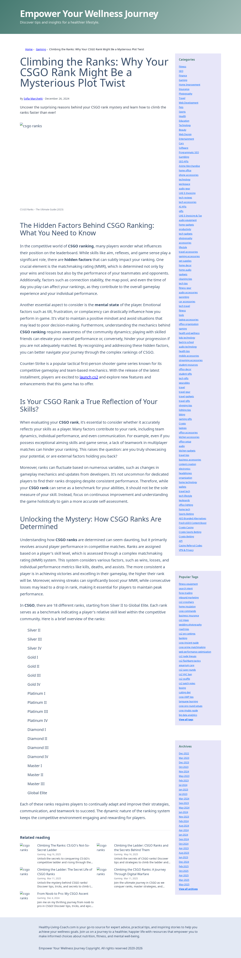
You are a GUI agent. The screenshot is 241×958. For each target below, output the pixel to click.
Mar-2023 (184, 758)
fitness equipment (188, 584)
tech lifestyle (185, 495)
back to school (186, 342)
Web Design (185, 134)
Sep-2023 (184, 803)
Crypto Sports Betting (190, 532)
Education (184, 120)
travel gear (184, 392)
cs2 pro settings (187, 633)
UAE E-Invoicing (187, 193)
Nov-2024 (184, 771)
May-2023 (184, 776)
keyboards (184, 500)
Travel (182, 98)
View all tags (186, 719)
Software (183, 147)
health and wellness (189, 333)
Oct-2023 (183, 767)
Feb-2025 (184, 866)
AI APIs (182, 206)
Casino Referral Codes (190, 545)
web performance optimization (195, 651)
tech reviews (185, 197)
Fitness (182, 66)
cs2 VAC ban (185, 674)
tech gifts (183, 378)
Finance (183, 75)
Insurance (184, 89)
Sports (182, 111)
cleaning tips (185, 279)
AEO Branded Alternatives (192, 518)
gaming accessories (189, 256)
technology (184, 179)
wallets (182, 486)
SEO (181, 71)
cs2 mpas (184, 620)
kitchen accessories (189, 437)
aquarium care (186, 665)
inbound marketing (189, 597)
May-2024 (184, 807)
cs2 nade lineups (187, 656)
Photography (185, 93)
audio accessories (188, 292)
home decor (185, 265)
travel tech (184, 491)
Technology (185, 125)
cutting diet (185, 692)
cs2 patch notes (187, 683)
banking (183, 638)
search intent (186, 588)
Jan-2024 (183, 834)
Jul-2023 (183, 794)
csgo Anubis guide (188, 710)
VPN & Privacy (186, 550)
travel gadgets (186, 396)
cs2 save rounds (187, 669)
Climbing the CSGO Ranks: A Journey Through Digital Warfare (140, 871)
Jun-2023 (183, 857)
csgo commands (187, 611)
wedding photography (190, 624)
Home (29, 49)
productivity (185, 229)
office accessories (188, 432)
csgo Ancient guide (189, 642)
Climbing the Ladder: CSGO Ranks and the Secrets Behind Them (141, 847)
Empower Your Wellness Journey (89, 13)
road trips (184, 629)
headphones (185, 473)
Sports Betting (186, 514)
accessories (185, 242)
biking (182, 414)
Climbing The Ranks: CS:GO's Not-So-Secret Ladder (63, 847)
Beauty (182, 129)
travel (182, 387)
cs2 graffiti (184, 678)
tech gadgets (185, 233)
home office (185, 170)
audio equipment (188, 220)
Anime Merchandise (189, 166)
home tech (184, 509)
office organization (188, 324)
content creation (187, 464)
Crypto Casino (186, 527)
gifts (181, 211)
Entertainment (186, 138)
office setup (185, 441)
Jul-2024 (183, 785)
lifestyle (183, 247)
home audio (185, 270)
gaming (183, 328)
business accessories (190, 459)
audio (182, 446)
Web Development (188, 102)
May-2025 (184, 884)
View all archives (188, 889)
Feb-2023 (184, 780)
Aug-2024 (184, 825)
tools (181, 315)
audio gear (184, 188)
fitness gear (185, 288)
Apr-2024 (184, 830)
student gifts (185, 373)
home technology (188, 482)
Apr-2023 (184, 848)
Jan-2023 (183, 789)
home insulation (187, 606)
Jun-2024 (183, 812)
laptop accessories (188, 319)
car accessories (187, 301)
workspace (184, 184)
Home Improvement (189, 84)
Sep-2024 (184, 839)
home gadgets (186, 224)
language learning (188, 701)
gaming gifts (185, 419)
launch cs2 (89, 377)
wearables (184, 382)
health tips (184, 351)
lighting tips (185, 410)
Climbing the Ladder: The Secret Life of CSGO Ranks (64, 871)
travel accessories (188, 251)
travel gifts (184, 401)
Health (182, 116)
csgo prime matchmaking (192, 647)
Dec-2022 (184, 753)
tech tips (183, 283)
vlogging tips (185, 405)
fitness (182, 310)
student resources (188, 364)
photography (185, 238)
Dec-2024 (184, 861)
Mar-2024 (184, 798)
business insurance (189, 615)
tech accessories (187, 202)
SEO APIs (183, 161)
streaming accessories (191, 360)
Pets (181, 107)
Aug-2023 (184, 852)
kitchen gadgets (187, 450)
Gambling (184, 157)
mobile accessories (189, 355)
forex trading (185, 593)
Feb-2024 (184, 821)
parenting (184, 297)
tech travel (184, 306)
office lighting (186, 504)
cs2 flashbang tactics (190, 660)
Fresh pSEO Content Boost (192, 523)
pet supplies (185, 260)
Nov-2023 (184, 816)
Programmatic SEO (189, 152)
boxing (182, 688)
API (180, 541)
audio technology (188, 346)
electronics (184, 468)
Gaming (41, 49)
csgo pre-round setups (190, 706)
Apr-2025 (184, 875)
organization (185, 477)
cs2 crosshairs (186, 602)
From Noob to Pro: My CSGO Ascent (62, 894)
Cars (181, 143)
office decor (185, 369)
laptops (183, 428)
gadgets (183, 274)
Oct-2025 (183, 871)
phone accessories (188, 175)
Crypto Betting (186, 536)
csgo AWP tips (186, 697)
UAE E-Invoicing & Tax (190, 215)
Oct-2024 (183, 843)
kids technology (187, 337)
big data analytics (188, 715)
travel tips (184, 455)
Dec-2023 (184, 762)
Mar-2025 (184, 880)
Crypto (182, 423)
